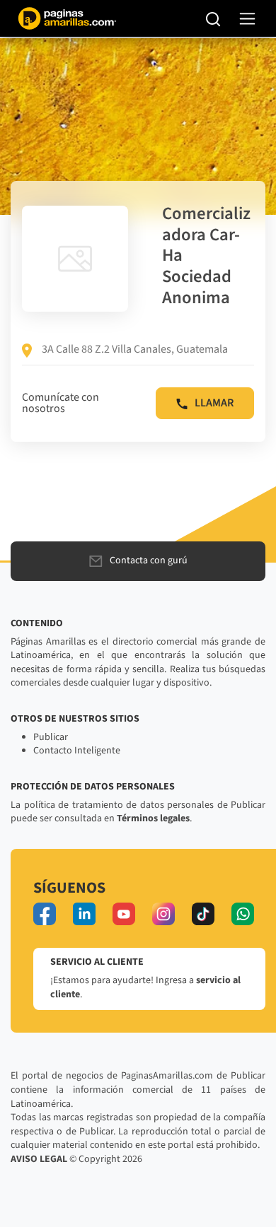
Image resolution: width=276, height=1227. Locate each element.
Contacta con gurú (149, 560)
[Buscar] (213, 18)
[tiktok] (203, 914)
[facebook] (44, 914)
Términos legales (153, 818)
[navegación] (247, 18)
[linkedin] (84, 914)
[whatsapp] (242, 914)
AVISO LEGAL (39, 1159)
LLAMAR (214, 403)
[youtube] (124, 914)
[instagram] (163, 914)
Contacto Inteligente (76, 751)
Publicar (50, 737)
